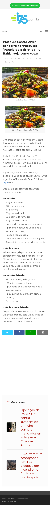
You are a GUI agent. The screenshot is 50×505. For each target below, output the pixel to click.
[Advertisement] (25, 366)
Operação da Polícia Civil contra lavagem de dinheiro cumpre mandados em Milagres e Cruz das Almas (31, 427)
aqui (5, 182)
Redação (9, 62)
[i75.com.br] (25, 18)
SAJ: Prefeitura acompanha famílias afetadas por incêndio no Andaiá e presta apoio (31, 465)
